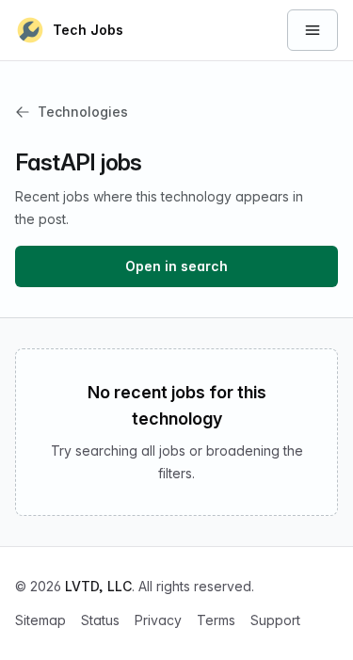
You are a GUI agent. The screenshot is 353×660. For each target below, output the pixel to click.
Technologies (83, 112)
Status (100, 620)
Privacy (158, 620)
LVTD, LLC (98, 586)
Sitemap (40, 620)
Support (275, 620)
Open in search (176, 266)
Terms (216, 620)
